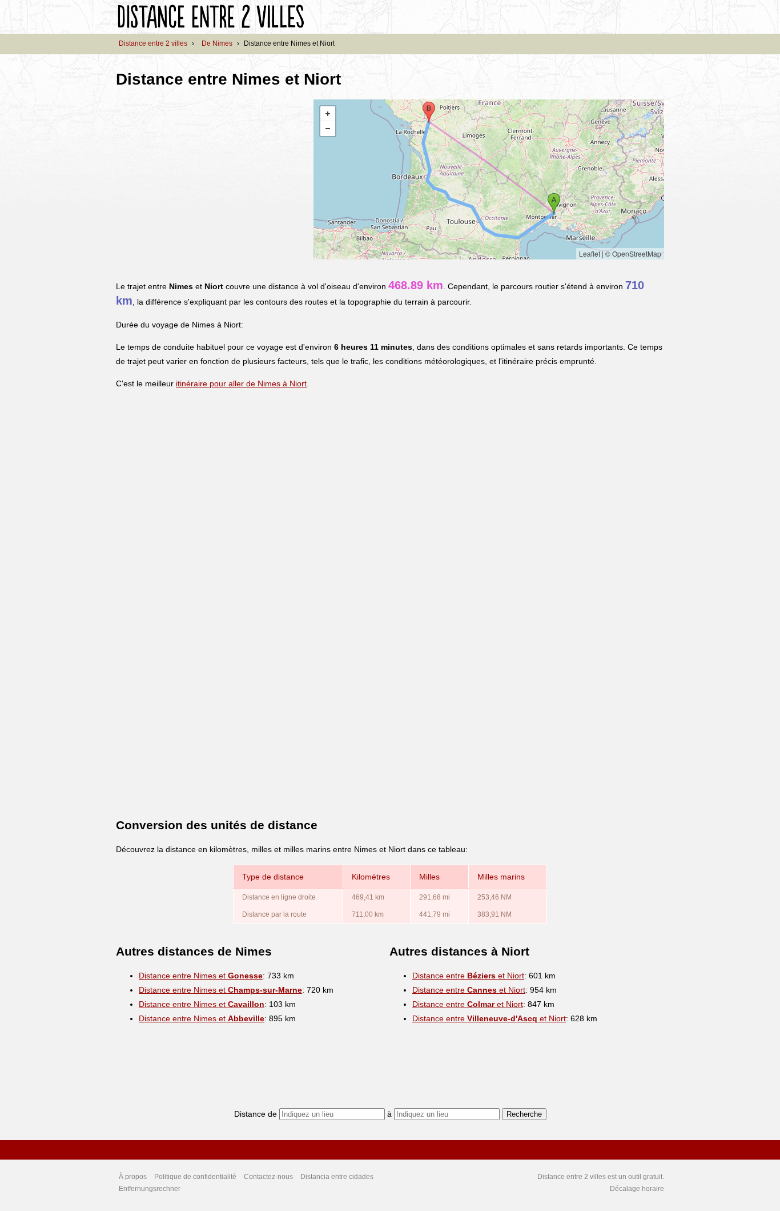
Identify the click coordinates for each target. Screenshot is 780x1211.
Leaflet (589, 253)
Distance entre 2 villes (153, 43)
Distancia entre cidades (336, 1177)
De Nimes (217, 43)
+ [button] (327, 113)
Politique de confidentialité (195, 1177)
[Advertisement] (212, 179)
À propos (133, 1177)
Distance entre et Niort (468, 975)
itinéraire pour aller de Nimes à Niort (241, 383)
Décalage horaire (637, 1189)
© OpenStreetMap (633, 253)
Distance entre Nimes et (201, 975)
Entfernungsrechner (149, 1189)
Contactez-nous (268, 1177)
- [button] (327, 128)
